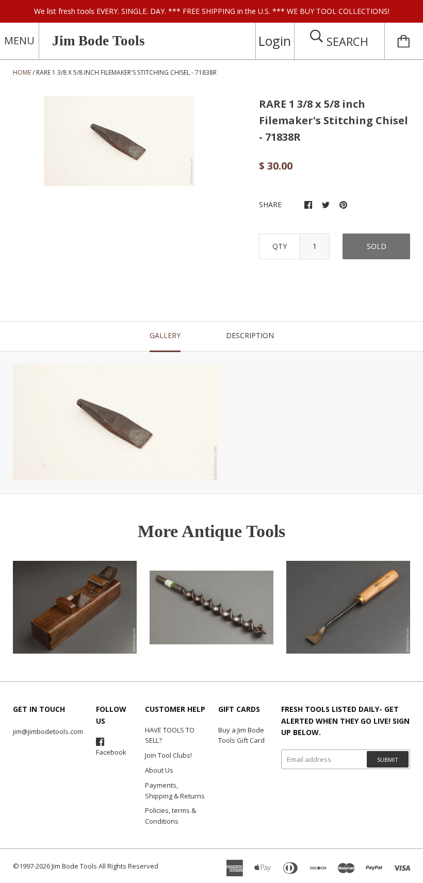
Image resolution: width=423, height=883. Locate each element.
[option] (119, 141)
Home (22, 72)
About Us (159, 770)
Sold (376, 246)
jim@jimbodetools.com (48, 731)
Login (274, 40)
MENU (19, 40)
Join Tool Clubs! (168, 755)
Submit (387, 759)
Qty (279, 246)
